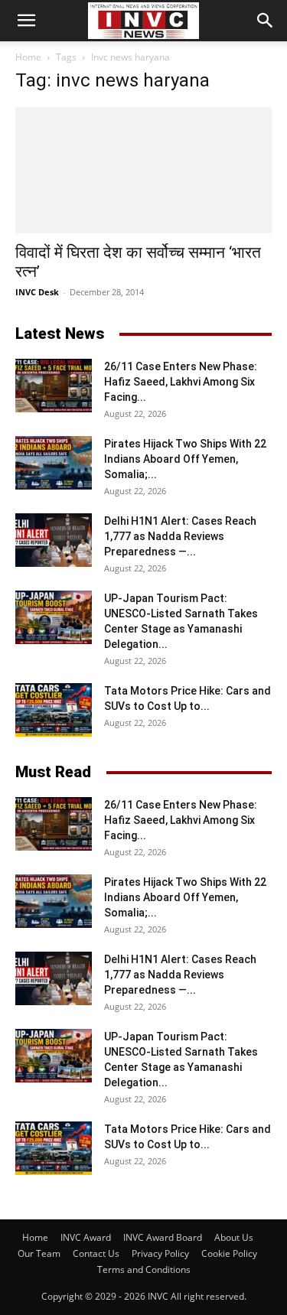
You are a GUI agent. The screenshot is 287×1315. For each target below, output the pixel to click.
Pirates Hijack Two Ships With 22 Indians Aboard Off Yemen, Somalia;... (185, 459)
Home (28, 56)
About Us (233, 1237)
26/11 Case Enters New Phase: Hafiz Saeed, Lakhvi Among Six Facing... (180, 381)
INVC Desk (37, 292)
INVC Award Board (162, 1237)
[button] (26, 20)
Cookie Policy (229, 1253)
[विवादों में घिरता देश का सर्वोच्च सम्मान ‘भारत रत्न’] (143, 170)
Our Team (39, 1253)
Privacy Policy (160, 1253)
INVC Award (85, 1237)
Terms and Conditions (144, 1269)
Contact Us (96, 1253)
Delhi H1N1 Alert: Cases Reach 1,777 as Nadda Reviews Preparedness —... (180, 536)
